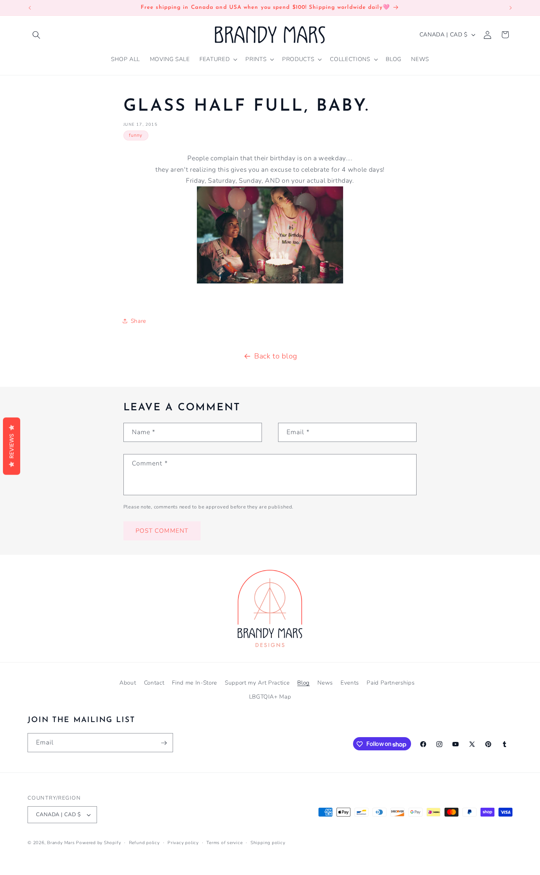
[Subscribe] (164, 743)
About (127, 682)
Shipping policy (268, 843)
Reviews (11, 446)
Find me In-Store (194, 682)
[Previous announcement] (30, 7)
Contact (154, 682)
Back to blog (275, 356)
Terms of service (224, 843)
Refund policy (144, 843)
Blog (303, 682)
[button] (36, 34)
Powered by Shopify (98, 843)
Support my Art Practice (257, 682)
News (325, 682)
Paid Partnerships (390, 682)
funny (136, 135)
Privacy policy (183, 843)
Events (350, 682)
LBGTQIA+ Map (270, 696)
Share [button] (138, 321)
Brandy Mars (61, 843)
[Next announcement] (511, 7)
